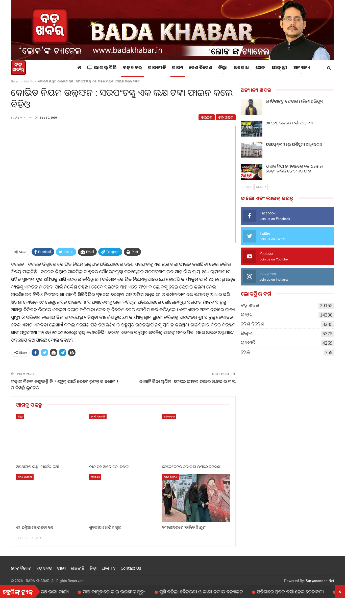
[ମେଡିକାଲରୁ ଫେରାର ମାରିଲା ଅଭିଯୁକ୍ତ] (251, 107)
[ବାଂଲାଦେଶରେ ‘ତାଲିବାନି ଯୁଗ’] (196, 498)
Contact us (131, 568)
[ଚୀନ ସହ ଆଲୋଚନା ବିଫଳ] (123, 437)
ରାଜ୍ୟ (177, 68)
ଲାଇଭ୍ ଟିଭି (105, 68)
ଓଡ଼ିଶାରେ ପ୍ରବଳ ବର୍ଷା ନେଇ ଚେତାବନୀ (274, 591)
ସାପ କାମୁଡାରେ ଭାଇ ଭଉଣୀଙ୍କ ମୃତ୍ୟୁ (98, 591)
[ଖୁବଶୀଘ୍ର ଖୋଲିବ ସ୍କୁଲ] (123, 498)
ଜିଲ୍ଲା (223, 68)
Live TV (109, 568)
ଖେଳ (260, 68)
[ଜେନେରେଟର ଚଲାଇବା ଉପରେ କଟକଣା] (196, 437)
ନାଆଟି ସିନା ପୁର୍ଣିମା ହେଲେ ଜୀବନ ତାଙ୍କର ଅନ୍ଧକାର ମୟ (187, 381)
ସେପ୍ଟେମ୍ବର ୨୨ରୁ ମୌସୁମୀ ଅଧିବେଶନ (294, 144)
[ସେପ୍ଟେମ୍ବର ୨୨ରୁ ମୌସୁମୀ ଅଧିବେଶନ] (251, 150)
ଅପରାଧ (241, 68)
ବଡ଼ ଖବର (132, 68)
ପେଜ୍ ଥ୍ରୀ (279, 68)
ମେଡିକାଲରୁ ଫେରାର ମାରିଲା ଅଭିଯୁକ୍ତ (294, 101)
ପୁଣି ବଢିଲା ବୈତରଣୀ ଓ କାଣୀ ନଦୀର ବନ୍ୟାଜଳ (185, 591)
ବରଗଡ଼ (206, 117)
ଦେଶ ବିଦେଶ (200, 68)
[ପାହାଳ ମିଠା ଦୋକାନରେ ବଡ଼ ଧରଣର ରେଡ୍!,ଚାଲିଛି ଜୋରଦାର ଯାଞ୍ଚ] (251, 172)
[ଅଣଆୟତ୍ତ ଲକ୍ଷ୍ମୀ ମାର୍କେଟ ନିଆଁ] (50, 437)
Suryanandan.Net (320, 581)
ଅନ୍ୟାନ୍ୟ (301, 68)
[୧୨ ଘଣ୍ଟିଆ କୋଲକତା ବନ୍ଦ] (50, 498)
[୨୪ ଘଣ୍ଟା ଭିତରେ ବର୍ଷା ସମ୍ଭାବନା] (251, 129)
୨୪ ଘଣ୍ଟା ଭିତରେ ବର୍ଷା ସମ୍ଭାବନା (289, 123)
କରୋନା (95, 477)
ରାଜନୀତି (157, 68)
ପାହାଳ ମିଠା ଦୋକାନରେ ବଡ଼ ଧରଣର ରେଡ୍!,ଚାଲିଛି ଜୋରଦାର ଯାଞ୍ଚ (294, 168)
